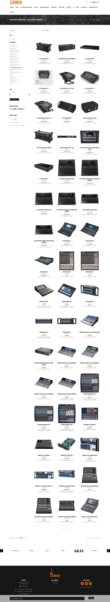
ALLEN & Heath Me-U (44, 179)
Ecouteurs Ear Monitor (14, 57)
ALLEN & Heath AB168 (43, 59)
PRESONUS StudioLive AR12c (90, 394)
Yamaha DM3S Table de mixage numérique (44, 517)
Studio (77, 7)
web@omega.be (24, 586)
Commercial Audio (13, 50)
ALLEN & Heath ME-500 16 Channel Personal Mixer (89, 148)
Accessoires (54, 7)
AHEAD (62, 550)
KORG (67, 275)
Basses (17, 7)
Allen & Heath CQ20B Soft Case (90, 118)
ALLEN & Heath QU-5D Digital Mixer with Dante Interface (90, 179)
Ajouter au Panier (44, 47)
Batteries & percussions (26, 7)
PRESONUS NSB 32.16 (43, 332)
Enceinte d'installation (14, 61)
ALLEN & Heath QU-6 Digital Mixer (44, 210)
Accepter (91, 598)
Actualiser (14, 99)
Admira (47, 550)
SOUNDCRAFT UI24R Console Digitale (67, 486)
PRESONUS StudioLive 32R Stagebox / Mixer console (43, 363)
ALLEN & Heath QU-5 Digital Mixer (66, 179)
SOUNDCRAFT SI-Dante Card (67, 455)
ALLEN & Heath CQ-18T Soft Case (44, 118)
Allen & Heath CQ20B (66, 118)
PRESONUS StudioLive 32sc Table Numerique (89, 363)
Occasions (55, 583)
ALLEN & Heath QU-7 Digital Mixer (89, 210)
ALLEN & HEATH (44, 62)
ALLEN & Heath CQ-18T (89, 88)
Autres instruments (44, 7)
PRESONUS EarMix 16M (67, 301)
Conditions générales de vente (86, 587)
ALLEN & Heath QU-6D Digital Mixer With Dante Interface (67, 210)
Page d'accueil (72, 19)
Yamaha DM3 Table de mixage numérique (90, 486)
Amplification (12, 56)
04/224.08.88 (22, 583)
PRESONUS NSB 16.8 (90, 301)
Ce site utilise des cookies (17, 598)
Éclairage (68, 7)
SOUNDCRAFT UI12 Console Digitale (89, 455)
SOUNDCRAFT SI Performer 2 (44, 455)
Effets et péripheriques (14, 51)
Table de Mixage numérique (16, 67)
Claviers (36, 7)
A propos (12, 12)
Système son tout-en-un (14, 64)
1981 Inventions (15, 550)
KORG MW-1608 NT (67, 272)
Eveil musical (84, 7)
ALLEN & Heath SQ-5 (67, 241)
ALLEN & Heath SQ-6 (90, 241)
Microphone (12, 53)
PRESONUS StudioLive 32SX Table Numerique (44, 394)
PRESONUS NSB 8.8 (67, 332)
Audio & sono (61, 7)
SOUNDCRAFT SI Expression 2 (90, 424)
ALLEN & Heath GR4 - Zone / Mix (67, 148)
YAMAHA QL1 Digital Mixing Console (90, 517)
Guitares (12, 7)
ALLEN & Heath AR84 (89, 59)
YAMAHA (89, 489)
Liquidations (55, 582)
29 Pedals (31, 550)
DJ (73, 7)
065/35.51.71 (22, 582)
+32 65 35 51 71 (15, 122)
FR (97, 2)
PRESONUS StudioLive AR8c (67, 424)
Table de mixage (13, 65)
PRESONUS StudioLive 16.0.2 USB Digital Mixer (90, 332)
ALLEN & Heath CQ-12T (44, 88)
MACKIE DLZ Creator (43, 301)
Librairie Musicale (93, 7)
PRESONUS (44, 335)
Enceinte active (13, 59)
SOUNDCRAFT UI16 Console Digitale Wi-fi (44, 486)
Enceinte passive (13, 62)
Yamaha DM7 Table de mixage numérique (67, 517)
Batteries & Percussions (14, 72)
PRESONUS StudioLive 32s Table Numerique (66, 363)
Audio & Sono (79, 19)
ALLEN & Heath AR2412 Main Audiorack (66, 59)
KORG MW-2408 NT (90, 272)
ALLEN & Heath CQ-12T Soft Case (67, 88)
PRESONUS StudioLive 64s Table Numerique (66, 394)
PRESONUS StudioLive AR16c (44, 424)
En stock (13, 38)
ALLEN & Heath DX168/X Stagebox (44, 148)
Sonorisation (85, 19)
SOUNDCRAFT (89, 428)
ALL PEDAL (94, 550)
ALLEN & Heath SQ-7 (44, 272)
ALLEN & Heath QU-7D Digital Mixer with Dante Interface (44, 241)
